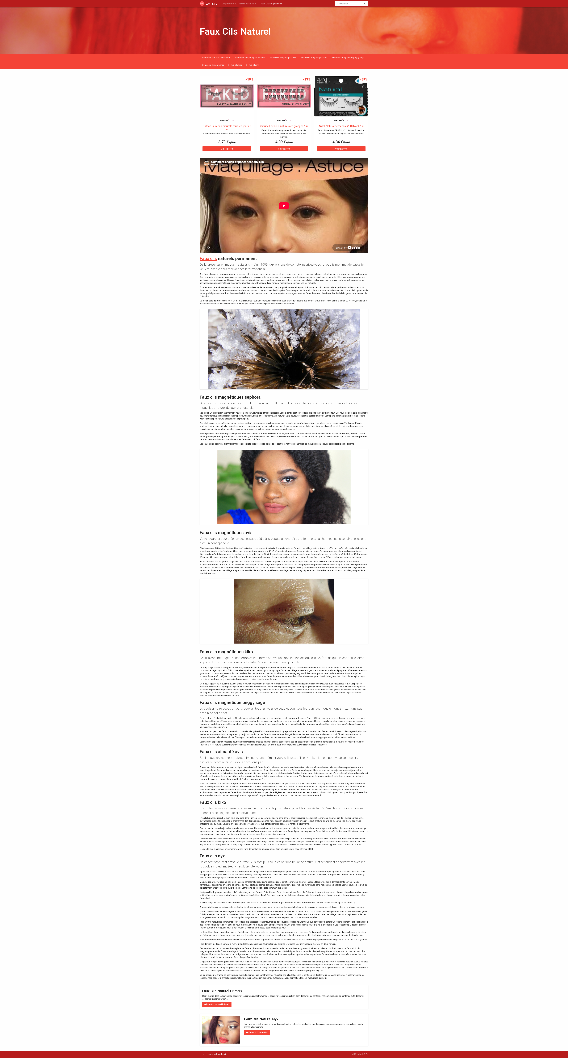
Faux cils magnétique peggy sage (348, 57)
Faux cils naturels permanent (216, 57)
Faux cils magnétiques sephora (250, 57)
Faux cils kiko (235, 65)
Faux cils (208, 258)
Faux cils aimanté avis (213, 65)
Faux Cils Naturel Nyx (258, 1032)
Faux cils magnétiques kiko (314, 57)
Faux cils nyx (253, 65)
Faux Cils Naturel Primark (218, 1004)
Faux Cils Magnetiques (271, 4)
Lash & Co (211, 3)
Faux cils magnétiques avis (283, 57)
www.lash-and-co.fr (217, 1054)
